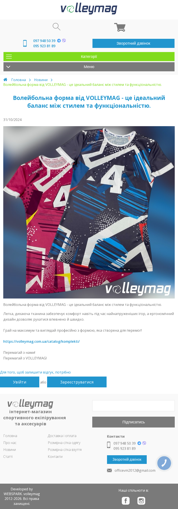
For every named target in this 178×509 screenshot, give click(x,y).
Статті (8, 456)
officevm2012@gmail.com (135, 470)
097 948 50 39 (44, 40)
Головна (18, 79)
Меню (89, 67)
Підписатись (133, 422)
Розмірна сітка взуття (65, 449)
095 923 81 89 (44, 46)
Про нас (9, 442)
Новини (41, 79)
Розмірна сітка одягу (64, 442)
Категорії (89, 56)
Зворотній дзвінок (126, 459)
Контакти (55, 456)
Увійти (19, 382)
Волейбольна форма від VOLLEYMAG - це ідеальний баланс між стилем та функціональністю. (82, 84)
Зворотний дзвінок (133, 43)
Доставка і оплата (62, 435)
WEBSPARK (13, 493)
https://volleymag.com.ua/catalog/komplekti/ (41, 341)
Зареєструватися (77, 382)
